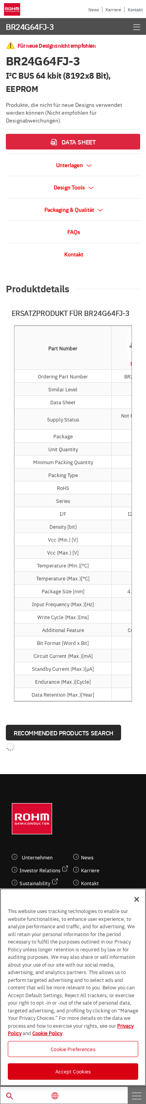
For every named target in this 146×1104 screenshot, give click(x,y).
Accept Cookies (73, 1071)
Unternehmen (37, 857)
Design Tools (70, 187)
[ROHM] (13, 9)
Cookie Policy (47, 1032)
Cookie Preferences (73, 1048)
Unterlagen (70, 165)
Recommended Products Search (63, 732)
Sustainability (34, 883)
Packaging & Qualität (69, 209)
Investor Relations (39, 870)
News (93, 10)
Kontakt (135, 10)
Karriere (113, 10)
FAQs (73, 232)
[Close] (136, 899)
